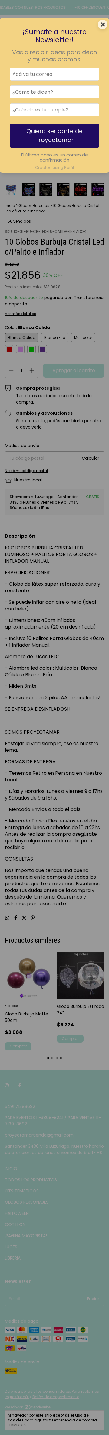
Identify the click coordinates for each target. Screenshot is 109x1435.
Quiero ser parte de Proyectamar (54, 135)
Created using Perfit (54, 167)
